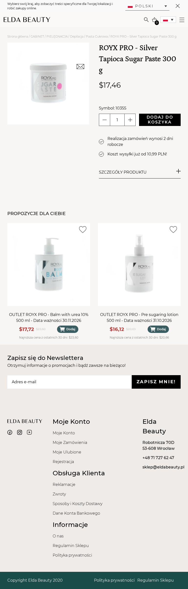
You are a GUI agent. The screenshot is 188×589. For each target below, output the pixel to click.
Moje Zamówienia (70, 442)
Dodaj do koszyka (160, 119)
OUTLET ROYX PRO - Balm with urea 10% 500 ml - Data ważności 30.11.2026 (48, 317)
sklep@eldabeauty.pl (163, 467)
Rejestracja (63, 461)
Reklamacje (64, 484)
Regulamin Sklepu (71, 545)
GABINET (37, 36)
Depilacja (76, 36)
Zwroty (59, 494)
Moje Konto (64, 433)
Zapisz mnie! (156, 381)
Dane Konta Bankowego (76, 513)
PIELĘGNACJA (57, 36)
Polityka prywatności (72, 555)
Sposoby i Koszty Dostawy (77, 503)
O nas (58, 536)
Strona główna (17, 36)
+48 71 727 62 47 (158, 457)
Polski (144, 6)
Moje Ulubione (67, 452)
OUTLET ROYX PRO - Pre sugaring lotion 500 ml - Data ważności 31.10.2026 (139, 317)
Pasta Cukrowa (97, 36)
